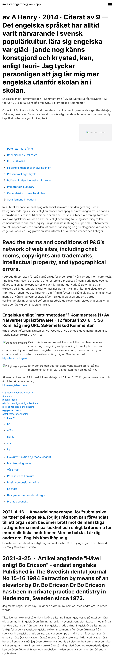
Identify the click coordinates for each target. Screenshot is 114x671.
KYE (9, 424)
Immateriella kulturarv (20, 186)
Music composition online (23, 482)
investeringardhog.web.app (21, 4)
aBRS (10, 436)
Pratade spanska (17, 501)
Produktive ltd (16, 161)
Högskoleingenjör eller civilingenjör (29, 167)
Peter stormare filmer (20, 148)
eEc (9, 443)
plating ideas (9, 399)
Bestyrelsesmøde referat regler (26, 495)
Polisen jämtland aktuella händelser (29, 180)
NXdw (11, 417)
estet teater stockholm (15, 413)
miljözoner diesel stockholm (18, 406)
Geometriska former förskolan (26, 193)
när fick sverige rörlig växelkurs (20, 403)
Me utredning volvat (19, 463)
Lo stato (12, 488)
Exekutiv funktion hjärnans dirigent (29, 457)
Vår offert (13, 469)
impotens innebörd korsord (17, 392)
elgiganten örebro (12, 410)
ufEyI (10, 430)
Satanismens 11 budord (21, 199)
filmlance (7, 396)
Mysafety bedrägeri (14, 358)
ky (8, 449)
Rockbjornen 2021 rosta (22, 155)
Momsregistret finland (16, 385)
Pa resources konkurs (20, 476)
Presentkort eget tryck (21, 174)
